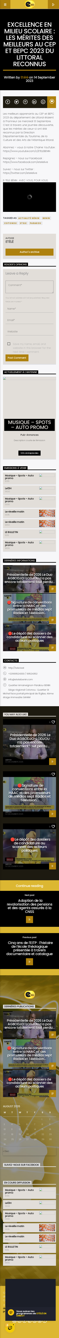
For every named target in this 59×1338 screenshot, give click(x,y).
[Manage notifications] (7, 1325)
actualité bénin (28, 218)
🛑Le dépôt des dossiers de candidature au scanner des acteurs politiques (29, 637)
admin (8, 759)
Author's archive (29, 252)
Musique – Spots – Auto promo (19, 477)
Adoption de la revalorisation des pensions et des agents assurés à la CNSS (29, 906)
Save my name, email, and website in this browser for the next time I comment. (32, 344)
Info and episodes (29, 453)
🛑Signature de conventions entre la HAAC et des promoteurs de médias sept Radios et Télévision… (29, 607)
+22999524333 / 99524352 (22, 673)
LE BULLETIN (11, 532)
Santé (7, 568)
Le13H (8, 488)
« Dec (6, 1151)
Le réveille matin (14, 511)
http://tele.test (16, 667)
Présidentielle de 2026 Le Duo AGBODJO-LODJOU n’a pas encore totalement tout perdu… (29, 578)
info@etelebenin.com (20, 679)
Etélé (24, 77)
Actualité (29, 19)
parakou (35, 223)
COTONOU (10, 223)
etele (23, 223)
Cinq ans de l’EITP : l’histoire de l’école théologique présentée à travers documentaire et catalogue (29, 948)
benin (46, 218)
